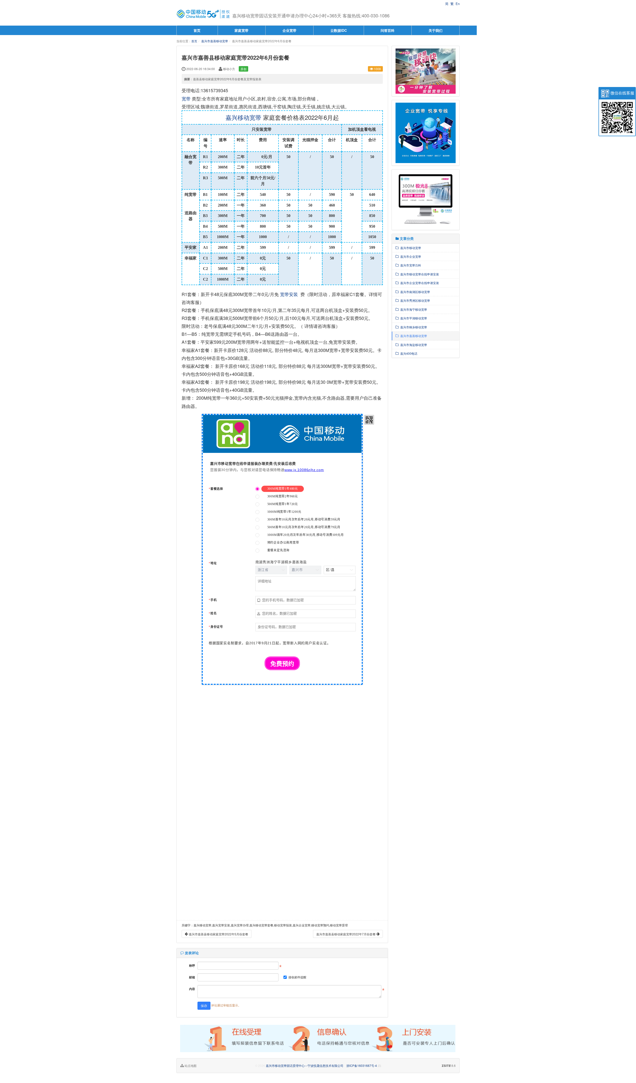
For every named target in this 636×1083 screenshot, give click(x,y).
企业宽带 (289, 30)
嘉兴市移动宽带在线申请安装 (419, 274)
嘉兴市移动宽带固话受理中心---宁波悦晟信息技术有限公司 (304, 1065)
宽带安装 (289, 294)
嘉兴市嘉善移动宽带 (214, 41)
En (458, 3)
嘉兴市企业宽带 (410, 256)
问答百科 (388, 30)
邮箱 (192, 977)
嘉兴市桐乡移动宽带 (413, 327)
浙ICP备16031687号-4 (361, 1065)
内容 (192, 989)
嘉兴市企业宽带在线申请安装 (419, 283)
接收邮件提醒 (297, 977)
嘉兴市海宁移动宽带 (413, 309)
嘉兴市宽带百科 (410, 265)
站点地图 (190, 1065)
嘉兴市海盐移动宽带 (413, 345)
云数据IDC (338, 30)
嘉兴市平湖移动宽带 (413, 318)
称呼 (192, 965)
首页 (197, 30)
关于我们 (435, 30)
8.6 (449, 1065)
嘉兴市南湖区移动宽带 (414, 292)
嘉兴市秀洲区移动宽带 (414, 300)
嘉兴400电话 (408, 353)
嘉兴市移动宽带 (410, 248)
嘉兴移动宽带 (243, 117)
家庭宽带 (241, 30)
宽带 (186, 98)
